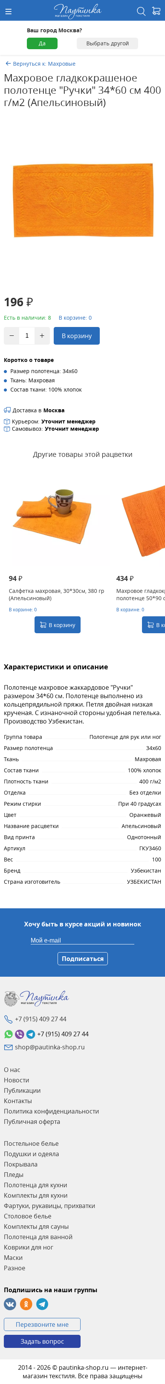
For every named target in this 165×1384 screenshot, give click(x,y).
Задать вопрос (42, 1341)
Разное (14, 1268)
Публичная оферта (32, 1121)
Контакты (18, 1101)
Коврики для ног (28, 1247)
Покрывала (21, 1164)
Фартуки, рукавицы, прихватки (49, 1205)
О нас (12, 1069)
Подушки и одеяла (31, 1154)
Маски (13, 1257)
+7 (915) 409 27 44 (40, 1019)
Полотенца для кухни (35, 1185)
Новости (16, 1080)
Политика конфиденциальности (51, 1111)
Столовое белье (27, 1216)
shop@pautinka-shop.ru (50, 1047)
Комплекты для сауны (36, 1226)
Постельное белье (31, 1143)
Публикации (22, 1090)
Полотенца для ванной (38, 1237)
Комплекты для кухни (36, 1195)
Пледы (13, 1174)
